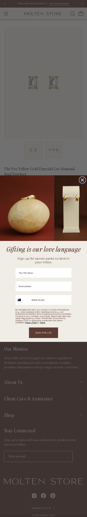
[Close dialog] (82, 180)
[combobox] (23, 300)
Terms (42, 322)
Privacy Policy (31, 322)
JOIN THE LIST (43, 332)
